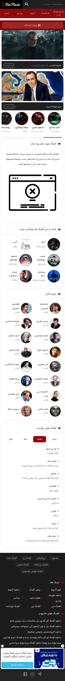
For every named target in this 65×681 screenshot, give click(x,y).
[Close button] (62, 646)
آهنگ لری (35, 606)
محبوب (54, 558)
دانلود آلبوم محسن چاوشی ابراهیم (44, 632)
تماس (6, 13)
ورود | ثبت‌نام (31, 25)
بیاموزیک (11, 4)
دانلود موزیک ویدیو (54, 598)
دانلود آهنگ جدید (58, 13)
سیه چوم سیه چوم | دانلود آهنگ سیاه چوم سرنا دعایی (35, 643)
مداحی (17, 598)
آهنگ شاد (12, 558)
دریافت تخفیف (17, 665)
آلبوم (32, 13)
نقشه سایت (35, 598)
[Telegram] (39, 674)
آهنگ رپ (27, 558)
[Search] (26, 5)
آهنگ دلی (56, 606)
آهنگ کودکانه (13, 606)
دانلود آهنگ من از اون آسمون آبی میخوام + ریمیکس (36, 626)
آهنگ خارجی (23, 565)
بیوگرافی (41, 558)
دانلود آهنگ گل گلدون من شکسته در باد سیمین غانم (35, 621)
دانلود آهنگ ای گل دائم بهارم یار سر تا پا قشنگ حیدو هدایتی (32, 637)
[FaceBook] (25, 674)
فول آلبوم (56, 590)
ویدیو (19, 13)
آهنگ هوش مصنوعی (32, 571)
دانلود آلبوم (14, 590)
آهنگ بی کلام (41, 565)
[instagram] (32, 674)
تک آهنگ (45, 13)
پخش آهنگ (34, 590)
